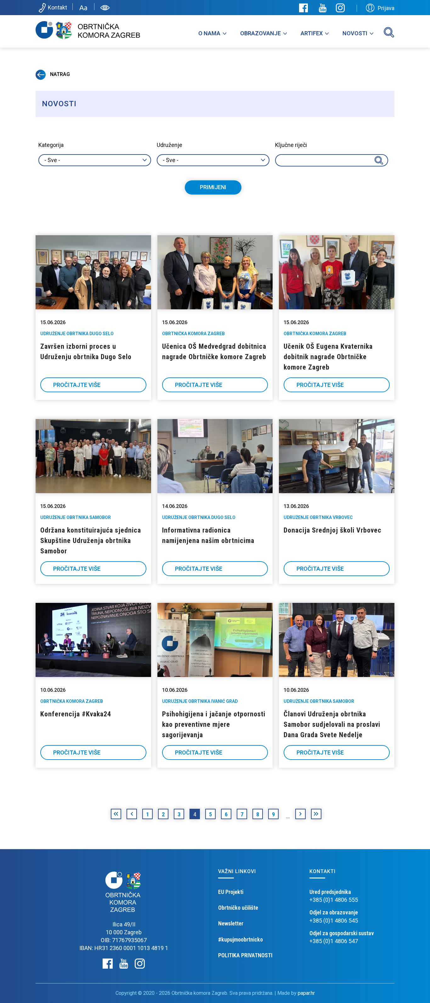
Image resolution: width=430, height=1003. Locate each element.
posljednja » (316, 815)
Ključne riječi (291, 145)
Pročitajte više (76, 385)
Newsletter (230, 923)
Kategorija (51, 145)
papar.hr (306, 993)
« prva (116, 815)
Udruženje (169, 145)
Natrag (59, 74)
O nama (209, 33)
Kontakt (57, 7)
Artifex (312, 33)
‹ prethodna (132, 815)
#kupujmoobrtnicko (240, 939)
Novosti (354, 33)
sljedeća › (300, 815)
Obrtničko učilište (238, 907)
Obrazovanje (260, 33)
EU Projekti (230, 892)
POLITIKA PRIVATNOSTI (245, 955)
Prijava (386, 8)
